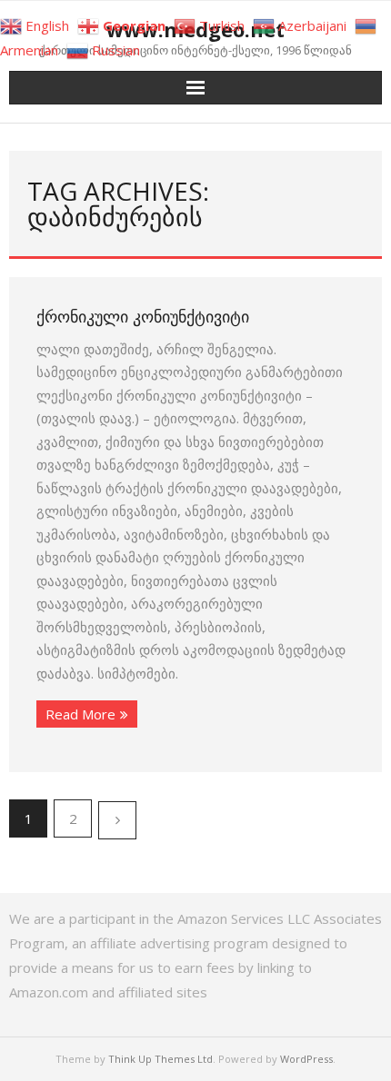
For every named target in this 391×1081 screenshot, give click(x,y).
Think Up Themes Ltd (160, 1059)
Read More (80, 714)
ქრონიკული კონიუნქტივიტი (142, 316)
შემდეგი (117, 820)
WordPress (306, 1059)
